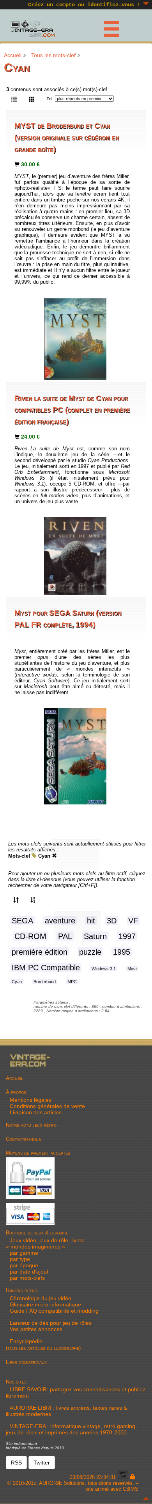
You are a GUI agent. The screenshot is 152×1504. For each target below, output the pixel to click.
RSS (16, 1462)
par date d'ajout (29, 1271)
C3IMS (130, 1489)
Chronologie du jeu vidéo (40, 1298)
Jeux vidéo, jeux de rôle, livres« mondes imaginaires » (45, 1243)
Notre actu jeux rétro (31, 1125)
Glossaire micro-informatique (45, 1304)
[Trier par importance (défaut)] (16, 899)
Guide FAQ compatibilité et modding (54, 1311)
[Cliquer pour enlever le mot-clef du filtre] (54, 856)
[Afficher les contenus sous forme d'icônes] (31, 98)
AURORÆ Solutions (62, 1483)
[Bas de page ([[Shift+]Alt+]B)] (146, 3)
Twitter (42, 1462)
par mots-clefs (27, 1278)
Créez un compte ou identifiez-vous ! (84, 5)
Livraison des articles (36, 1112)
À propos (16, 1092)
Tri (49, 99)
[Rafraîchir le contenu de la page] (123, 1477)
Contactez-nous (23, 1139)
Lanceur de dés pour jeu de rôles (51, 1323)
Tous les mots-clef (53, 55)
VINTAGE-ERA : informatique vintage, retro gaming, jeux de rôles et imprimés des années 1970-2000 (71, 1429)
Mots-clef (19, 856)
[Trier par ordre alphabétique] (33, 899)
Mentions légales (30, 1100)
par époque (24, 1265)
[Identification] (132, 1477)
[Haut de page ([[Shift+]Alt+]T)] (146, 1498)
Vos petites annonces (36, 1329)
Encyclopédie (26, 1341)
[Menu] (107, 27)
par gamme (24, 1253)
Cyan (44, 856)
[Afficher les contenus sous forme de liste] (14, 98)
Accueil (12, 55)
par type (20, 1259)
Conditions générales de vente (47, 1106)
